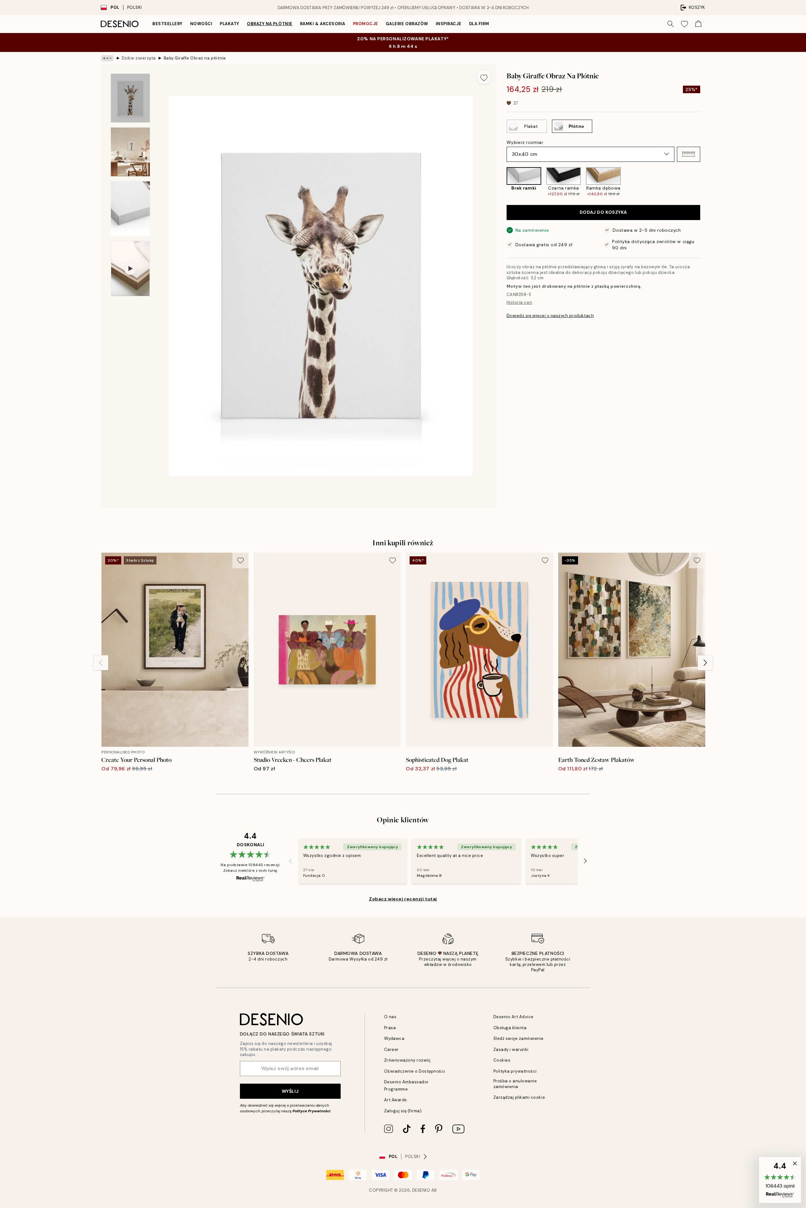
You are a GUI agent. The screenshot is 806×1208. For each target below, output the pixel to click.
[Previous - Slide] (502, 182)
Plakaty (229, 23)
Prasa (390, 1027)
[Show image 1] (130, 98)
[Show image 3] (130, 208)
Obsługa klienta (510, 1027)
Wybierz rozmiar (525, 142)
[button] (688, 154)
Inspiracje (449, 23)
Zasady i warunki (511, 1049)
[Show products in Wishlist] (684, 23)
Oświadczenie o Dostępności (415, 1071)
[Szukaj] (671, 24)
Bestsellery (167, 23)
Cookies (502, 1060)
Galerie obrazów (407, 23)
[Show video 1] (130, 268)
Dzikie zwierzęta (139, 58)
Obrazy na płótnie (269, 23)
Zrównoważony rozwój (407, 1060)
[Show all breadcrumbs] (107, 58)
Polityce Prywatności (311, 1111)
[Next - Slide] (705, 182)
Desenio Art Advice (513, 1016)
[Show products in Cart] (698, 23)
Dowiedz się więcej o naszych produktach (550, 315)
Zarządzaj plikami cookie (519, 1097)
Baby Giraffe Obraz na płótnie (195, 58)
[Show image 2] (130, 152)
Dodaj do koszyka (603, 212)
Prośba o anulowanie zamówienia (515, 1083)
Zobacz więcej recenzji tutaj (403, 899)
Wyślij (290, 1091)
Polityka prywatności (515, 1071)
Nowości (201, 23)
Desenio (421, 1190)
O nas (390, 1016)
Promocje (365, 23)
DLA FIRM (479, 23)
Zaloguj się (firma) (403, 1111)
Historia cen (519, 302)
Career (391, 1049)
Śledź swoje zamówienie (518, 1038)
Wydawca (394, 1038)
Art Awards (395, 1100)
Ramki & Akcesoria (322, 23)
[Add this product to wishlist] (483, 77)
